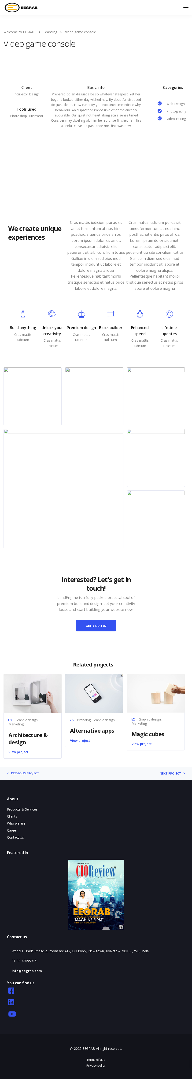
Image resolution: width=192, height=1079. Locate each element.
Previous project (25, 773)
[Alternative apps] (94, 693)
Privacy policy (96, 1065)
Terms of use (96, 1059)
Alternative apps (92, 730)
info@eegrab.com (27, 971)
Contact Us (15, 837)
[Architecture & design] (33, 693)
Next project (170, 773)
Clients (12, 816)
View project (18, 752)
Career (12, 830)
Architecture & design (28, 738)
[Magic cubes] (156, 693)
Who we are (16, 823)
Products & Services (22, 809)
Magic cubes (148, 734)
